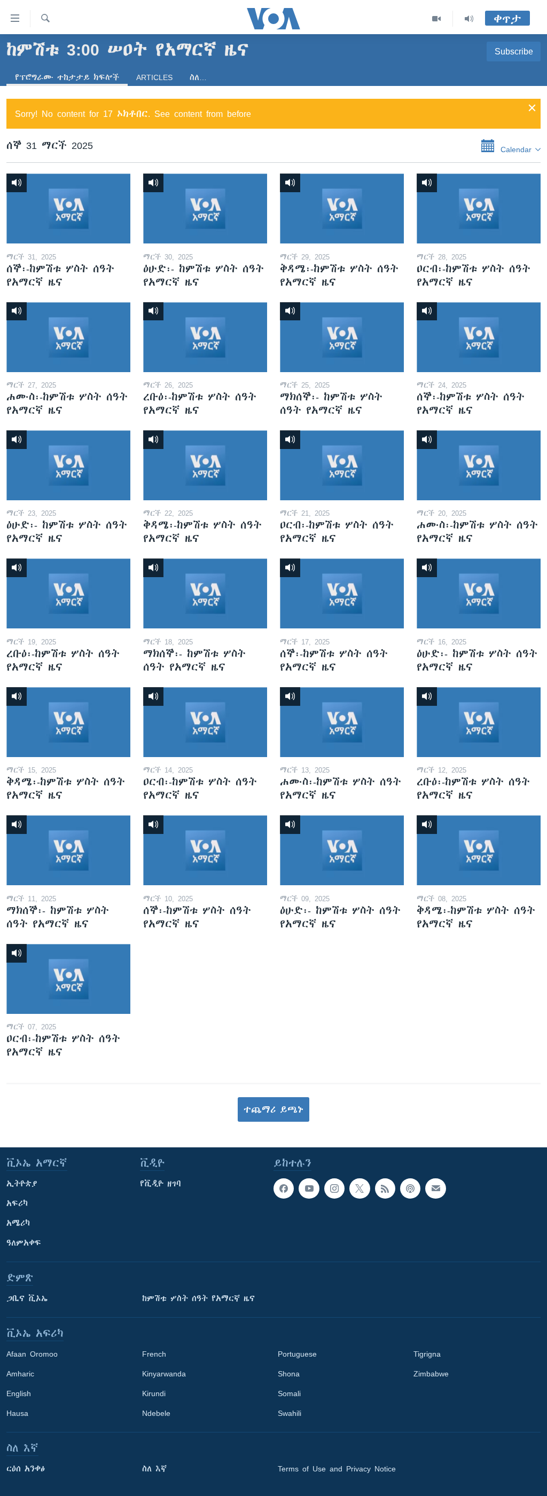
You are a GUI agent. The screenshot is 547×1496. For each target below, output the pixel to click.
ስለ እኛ (154, 1469)
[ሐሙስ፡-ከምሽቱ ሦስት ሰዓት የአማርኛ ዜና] (68, 337)
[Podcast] (410, 1188)
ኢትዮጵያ (21, 1183)
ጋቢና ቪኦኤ (27, 1298)
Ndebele (156, 1413)
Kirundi (154, 1393)
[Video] (436, 19)
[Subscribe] (435, 1188)
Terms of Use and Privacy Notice (337, 1469)
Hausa (17, 1413)
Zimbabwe (431, 1374)
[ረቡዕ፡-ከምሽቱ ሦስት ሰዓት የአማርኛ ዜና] (205, 337)
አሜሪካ (18, 1223)
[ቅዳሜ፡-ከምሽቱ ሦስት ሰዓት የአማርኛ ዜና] (342, 208)
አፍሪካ (17, 1203)
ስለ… (198, 77)
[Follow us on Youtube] (309, 1188)
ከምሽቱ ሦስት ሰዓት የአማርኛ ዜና (198, 1298)
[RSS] (385, 1188)
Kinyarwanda (164, 1374)
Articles (154, 77)
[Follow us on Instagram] (334, 1188)
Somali (289, 1393)
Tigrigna (427, 1354)
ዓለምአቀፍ (23, 1243)
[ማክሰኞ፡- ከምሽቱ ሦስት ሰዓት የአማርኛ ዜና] (342, 337)
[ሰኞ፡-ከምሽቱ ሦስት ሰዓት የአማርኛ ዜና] (68, 208)
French (154, 1354)
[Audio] (469, 19)
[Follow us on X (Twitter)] (359, 1188)
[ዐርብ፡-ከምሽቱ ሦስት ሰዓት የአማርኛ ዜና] (479, 208)
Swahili (289, 1413)
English (18, 1393)
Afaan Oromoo (32, 1354)
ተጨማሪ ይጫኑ (273, 1109)
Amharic (20, 1374)
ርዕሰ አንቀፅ (25, 1469)
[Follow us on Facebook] (284, 1188)
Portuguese (297, 1354)
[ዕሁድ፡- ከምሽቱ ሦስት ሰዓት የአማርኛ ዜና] (205, 208)
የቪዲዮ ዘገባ (160, 1183)
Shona (289, 1374)
